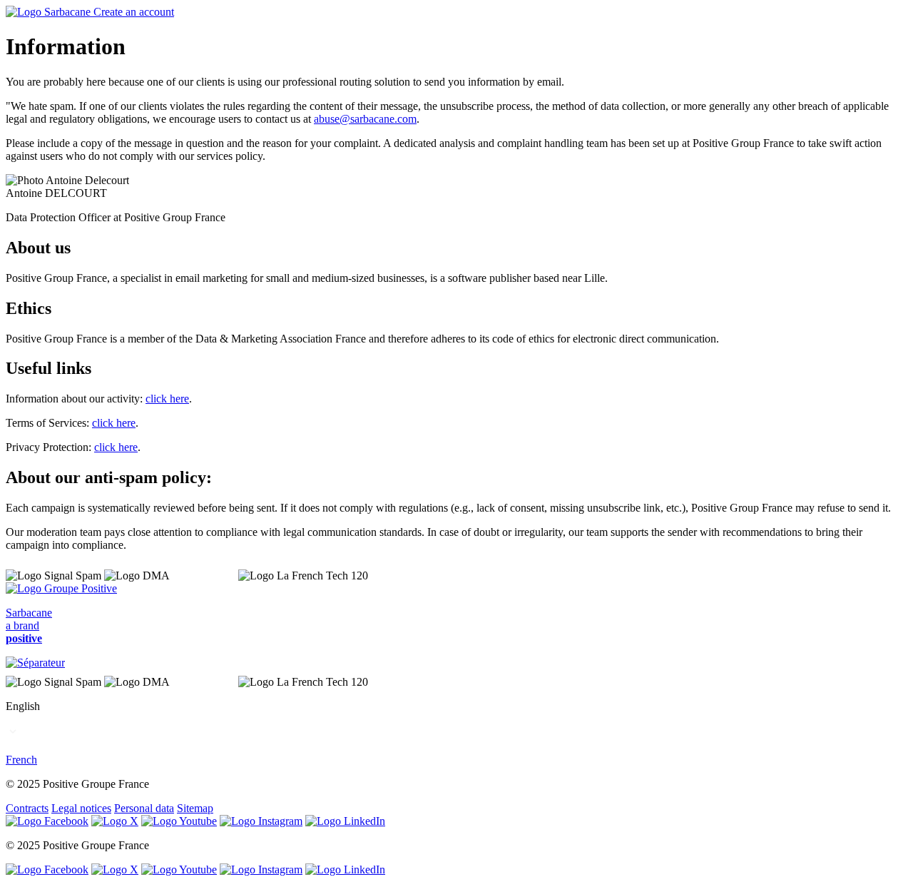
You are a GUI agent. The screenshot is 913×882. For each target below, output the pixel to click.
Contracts (27, 808)
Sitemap (195, 808)
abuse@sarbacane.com (365, 119)
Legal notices (81, 808)
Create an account (133, 12)
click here (167, 398)
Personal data (144, 808)
